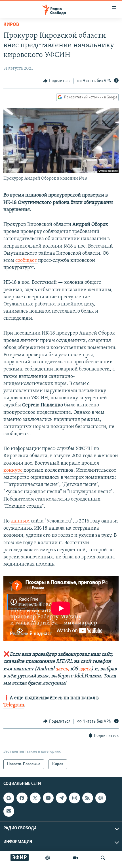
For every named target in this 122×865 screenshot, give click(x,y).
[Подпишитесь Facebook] (21, 798)
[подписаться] (8, 811)
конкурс (13, 470)
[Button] (56, 81)
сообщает (26, 260)
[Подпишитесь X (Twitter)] (35, 798)
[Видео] (75, 858)
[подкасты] (47, 858)
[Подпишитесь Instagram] (74, 798)
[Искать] (103, 858)
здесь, (61, 669)
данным (21, 521)
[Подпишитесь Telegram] (61, 798)
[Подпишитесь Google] (8, 798)
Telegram (13, 705)
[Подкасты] (100, 798)
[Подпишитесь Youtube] (48, 798)
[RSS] (87, 798)
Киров (11, 24)
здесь (85, 669)
